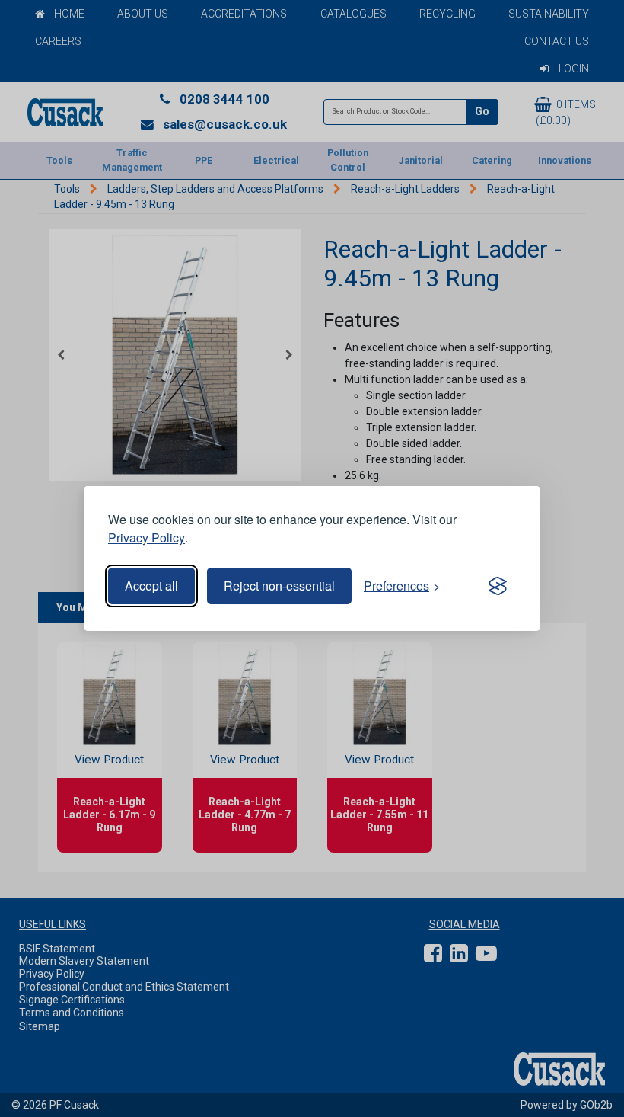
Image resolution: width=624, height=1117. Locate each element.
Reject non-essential (279, 585)
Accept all (151, 585)
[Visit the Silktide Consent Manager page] (497, 586)
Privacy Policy (146, 537)
